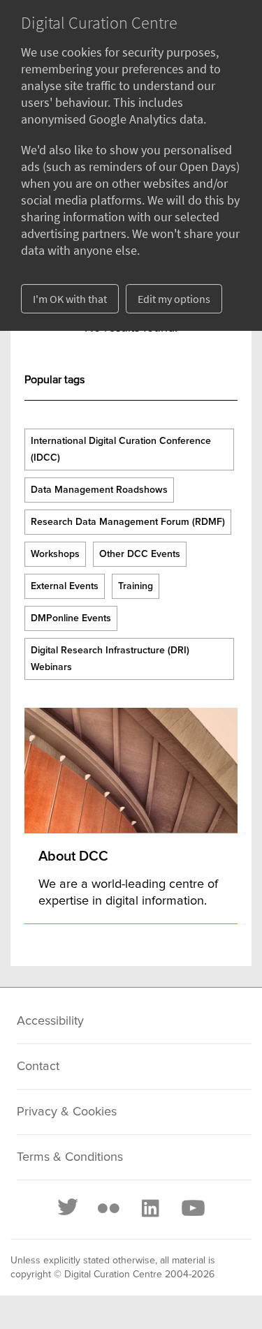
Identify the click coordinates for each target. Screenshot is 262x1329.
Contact (38, 1066)
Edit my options (174, 299)
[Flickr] (108, 1208)
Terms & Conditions (70, 1157)
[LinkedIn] (149, 1208)
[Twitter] (68, 1208)
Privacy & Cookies (67, 1112)
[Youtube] (192, 1208)
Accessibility (50, 1021)
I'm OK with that (70, 299)
